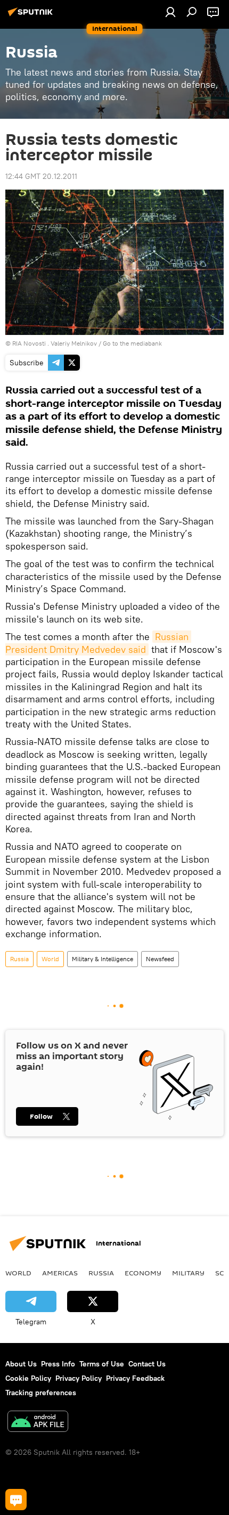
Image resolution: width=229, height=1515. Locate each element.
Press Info (58, 1364)
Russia (19, 959)
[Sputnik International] (32, 16)
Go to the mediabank (132, 343)
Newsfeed (160, 959)
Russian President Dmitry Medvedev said (98, 642)
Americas (60, 1272)
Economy (143, 1272)
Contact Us (147, 1364)
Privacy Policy (78, 1378)
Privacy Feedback (135, 1378)
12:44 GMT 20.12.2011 (41, 176)
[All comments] (16, 1499)
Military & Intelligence (102, 959)
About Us (21, 1364)
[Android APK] (38, 1423)
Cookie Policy (28, 1378)
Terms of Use (101, 1364)
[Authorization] (170, 11)
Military (188, 1272)
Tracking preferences (40, 1392)
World (50, 959)
